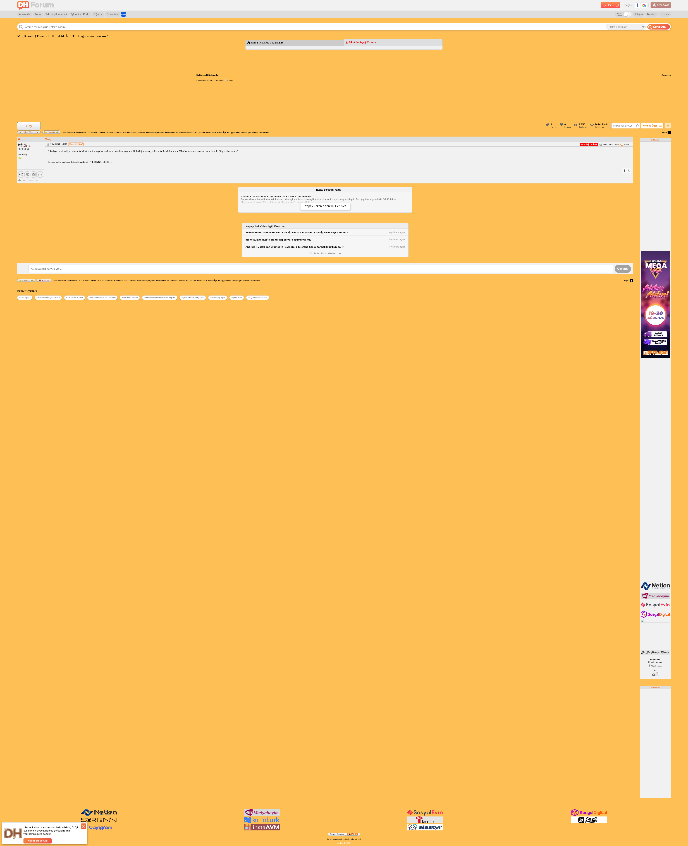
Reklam (651, 14)
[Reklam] (123, 14)
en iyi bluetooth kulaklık (257, 298)
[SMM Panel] (262, 822)
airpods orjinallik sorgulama (192, 298)
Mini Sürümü (656, 666)
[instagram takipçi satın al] (656, 617)
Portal (37, 14)
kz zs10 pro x (25, 298)
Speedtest (113, 14)
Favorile (45, 280)
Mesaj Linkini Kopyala (611, 144)
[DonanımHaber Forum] (36, 5)
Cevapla (51, 132)
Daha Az (665, 75)
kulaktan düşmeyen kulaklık (48, 298)
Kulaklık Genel (185, 132)
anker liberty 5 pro (217, 298)
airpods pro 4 (236, 298)
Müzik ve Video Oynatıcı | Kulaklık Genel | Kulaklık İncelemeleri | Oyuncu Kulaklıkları (137, 132)
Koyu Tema (619, 14)
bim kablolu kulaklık (130, 298)
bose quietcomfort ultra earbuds (102, 298)
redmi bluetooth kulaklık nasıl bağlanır (159, 298)
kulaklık (83, 151)
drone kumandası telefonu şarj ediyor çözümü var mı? (278, 239)
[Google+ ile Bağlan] (644, 5)
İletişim (639, 14)
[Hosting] (656, 589)
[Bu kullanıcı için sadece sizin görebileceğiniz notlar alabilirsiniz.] (19, 158)
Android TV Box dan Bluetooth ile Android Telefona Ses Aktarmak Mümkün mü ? (294, 246)
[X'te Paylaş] (629, 170)
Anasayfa (24, 14)
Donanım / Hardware (87, 132)
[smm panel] (656, 598)
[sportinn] (99, 822)
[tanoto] (425, 822)
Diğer (97, 14)
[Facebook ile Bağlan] (637, 5)
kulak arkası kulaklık (74, 298)
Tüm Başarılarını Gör (30, 180)
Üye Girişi (608, 5)
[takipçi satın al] (656, 607)
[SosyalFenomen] (589, 822)
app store (206, 151)
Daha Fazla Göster (325, 253)
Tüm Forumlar (68, 132)
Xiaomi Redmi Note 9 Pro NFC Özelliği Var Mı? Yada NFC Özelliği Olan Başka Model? (296, 232)
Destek (665, 14)
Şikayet (626, 144)
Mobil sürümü (656, 662)
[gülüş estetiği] (656, 655)
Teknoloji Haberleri (56, 14)
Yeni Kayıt (663, 4)
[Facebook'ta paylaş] (624, 170)
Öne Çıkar (29, 131)
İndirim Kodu (81, 14)
